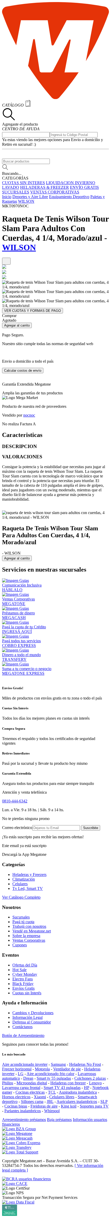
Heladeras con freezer (68, 1083)
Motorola (42, 1069)
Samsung (58, 1064)
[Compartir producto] (6, 261)
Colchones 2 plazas (90, 1078)
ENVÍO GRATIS (84, 187)
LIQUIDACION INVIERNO (70, 183)
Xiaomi (40, 1097)
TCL (52, 1092)
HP (86, 1087)
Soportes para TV (94, 1106)
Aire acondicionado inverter (24, 1064)
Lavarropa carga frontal (21, 1087)
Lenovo (95, 1083)
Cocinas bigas (15, 1106)
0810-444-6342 (14, 801)
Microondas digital (32, 1083)
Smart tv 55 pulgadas (54, 1078)
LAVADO (10, 187)
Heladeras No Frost (85, 1064)
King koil (68, 1106)
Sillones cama (32, 1101)
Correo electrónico (17, 827)
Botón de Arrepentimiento (23, 1035)
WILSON (26, 201)
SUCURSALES (15, 192)
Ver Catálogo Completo (21, 897)
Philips (7, 1083)
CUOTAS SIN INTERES (23, 183)
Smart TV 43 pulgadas (62, 1087)
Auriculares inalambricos (77, 1101)
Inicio (6, 196)
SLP (103, 1101)
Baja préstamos (59, 1119)
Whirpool (52, 1111)
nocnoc (29, 415)
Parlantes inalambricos (22, 1111)
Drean (28, 1078)
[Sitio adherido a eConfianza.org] (14, 1183)
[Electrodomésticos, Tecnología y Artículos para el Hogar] (55, 97)
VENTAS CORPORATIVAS (54, 192)
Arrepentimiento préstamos (24, 1119)
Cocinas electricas (30, 1092)
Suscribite (90, 828)
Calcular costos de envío (22, 370)
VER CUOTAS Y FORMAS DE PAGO (32, 311)
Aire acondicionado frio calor (50, 1073)
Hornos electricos (16, 1097)
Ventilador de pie (67, 1069)
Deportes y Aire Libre (30, 196)
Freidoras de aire (44, 1106)
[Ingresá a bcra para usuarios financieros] (26, 1179)
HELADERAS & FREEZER (44, 187)
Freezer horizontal (16, 1069)
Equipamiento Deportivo (69, 196)
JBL (50, 1101)
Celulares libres (61, 1097)
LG (20, 1073)
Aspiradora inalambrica (78, 1092)
